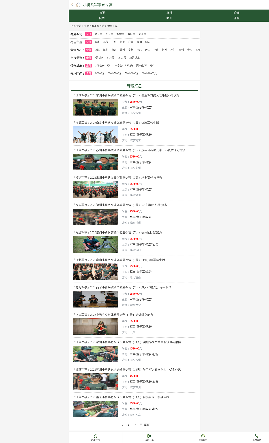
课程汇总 (112, 26)
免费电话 (257, 440)
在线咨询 (203, 440)
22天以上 (134, 57)
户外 (114, 42)
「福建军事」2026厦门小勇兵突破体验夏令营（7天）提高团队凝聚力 (117, 232)
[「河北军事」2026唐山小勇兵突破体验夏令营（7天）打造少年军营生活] (95, 264)
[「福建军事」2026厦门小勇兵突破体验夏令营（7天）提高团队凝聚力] (95, 237)
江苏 (105, 49)
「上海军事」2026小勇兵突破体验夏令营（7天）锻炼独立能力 (113, 314)
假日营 (131, 34)
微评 (169, 18)
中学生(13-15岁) (124, 65)
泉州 (181, 49)
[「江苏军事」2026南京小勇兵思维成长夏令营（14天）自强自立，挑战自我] (95, 402)
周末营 (142, 34)
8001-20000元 (149, 73)
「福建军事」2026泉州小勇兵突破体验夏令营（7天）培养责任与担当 (117, 177)
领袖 (139, 42)
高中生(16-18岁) (145, 65)
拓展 (122, 42)
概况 (169, 12)
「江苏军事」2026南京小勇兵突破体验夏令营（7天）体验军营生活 (116, 122)
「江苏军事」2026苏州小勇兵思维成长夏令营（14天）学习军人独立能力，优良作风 (127, 369)
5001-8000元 (132, 73)
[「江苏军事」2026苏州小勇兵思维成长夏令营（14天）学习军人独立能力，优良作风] (95, 374)
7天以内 (99, 57)
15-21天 (121, 57)
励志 (147, 42)
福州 (164, 49)
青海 (189, 49)
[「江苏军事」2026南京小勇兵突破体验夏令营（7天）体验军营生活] (95, 127)
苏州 (122, 49)
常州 (130, 49)
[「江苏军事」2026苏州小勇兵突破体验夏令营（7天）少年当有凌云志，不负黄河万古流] (95, 155)
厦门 (172, 49)
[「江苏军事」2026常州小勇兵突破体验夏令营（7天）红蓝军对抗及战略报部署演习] (95, 100)
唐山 (147, 49)
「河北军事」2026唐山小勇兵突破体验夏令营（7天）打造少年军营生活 (119, 259)
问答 (102, 18)
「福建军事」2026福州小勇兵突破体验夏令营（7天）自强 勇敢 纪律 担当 (120, 204)
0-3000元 (99, 73)
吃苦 (105, 42)
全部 (88, 34)
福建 (156, 49)
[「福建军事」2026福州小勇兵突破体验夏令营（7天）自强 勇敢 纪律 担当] (95, 210)
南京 (114, 49)
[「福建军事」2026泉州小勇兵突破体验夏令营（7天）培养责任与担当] (95, 182)
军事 (97, 42)
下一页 (138, 424)
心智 (130, 42)
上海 (97, 49)
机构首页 (95, 440)
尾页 (147, 424)
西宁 (198, 49)
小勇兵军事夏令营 (98, 5)
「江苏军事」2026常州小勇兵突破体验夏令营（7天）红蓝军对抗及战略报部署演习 (126, 95)
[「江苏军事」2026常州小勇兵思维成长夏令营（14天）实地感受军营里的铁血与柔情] (95, 347)
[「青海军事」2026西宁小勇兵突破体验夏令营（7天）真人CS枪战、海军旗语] (95, 292)
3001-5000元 (115, 73)
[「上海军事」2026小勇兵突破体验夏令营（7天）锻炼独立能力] (95, 319)
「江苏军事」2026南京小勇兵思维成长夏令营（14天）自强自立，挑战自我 (121, 397)
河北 (139, 49)
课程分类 (149, 440)
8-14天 (110, 57)
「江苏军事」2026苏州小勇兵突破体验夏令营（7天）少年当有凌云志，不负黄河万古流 (129, 150)
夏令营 (98, 34)
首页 (102, 12)
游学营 (120, 34)
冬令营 (109, 34)
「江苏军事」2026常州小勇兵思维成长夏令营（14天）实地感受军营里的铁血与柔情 (127, 342)
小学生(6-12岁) (103, 65)
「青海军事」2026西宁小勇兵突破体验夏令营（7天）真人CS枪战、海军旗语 (122, 287)
